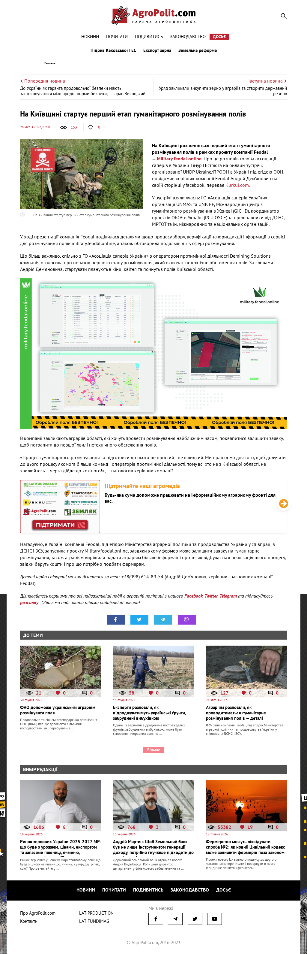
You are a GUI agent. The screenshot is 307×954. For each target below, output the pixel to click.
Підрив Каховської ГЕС (113, 50)
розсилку (30, 602)
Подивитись (149, 36)
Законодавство (188, 36)
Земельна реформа (197, 50)
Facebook (193, 596)
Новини (90, 36)
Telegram (228, 596)
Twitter (211, 596)
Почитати (117, 36)
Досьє (219, 36)
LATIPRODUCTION (96, 913)
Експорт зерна (157, 50)
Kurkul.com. (237, 185)
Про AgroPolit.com (37, 913)
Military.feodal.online (179, 159)
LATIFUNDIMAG (94, 921)
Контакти (28, 921)
